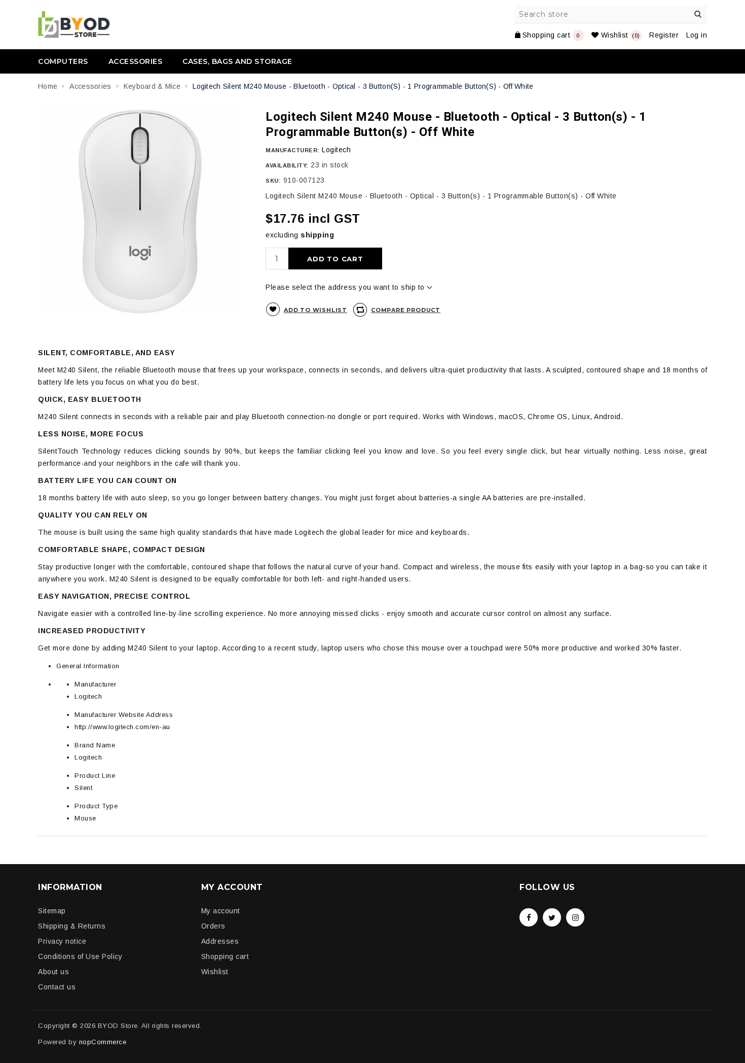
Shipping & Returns (71, 926)
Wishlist (215, 972)
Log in (696, 35)
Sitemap (52, 911)
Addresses (220, 941)
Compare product (405, 310)
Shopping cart (225, 956)
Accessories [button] (135, 61)
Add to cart (335, 259)
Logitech (336, 150)
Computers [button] (63, 61)
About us (53, 972)
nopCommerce (103, 1042)
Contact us (57, 987)
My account (220, 911)
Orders (213, 926)
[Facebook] (528, 917)
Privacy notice (62, 941)
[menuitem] (68, 61)
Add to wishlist (315, 310)
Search (698, 14)
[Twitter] (552, 917)
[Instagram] (575, 917)
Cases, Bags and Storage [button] (237, 61)
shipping (317, 235)
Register (664, 35)
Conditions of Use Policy (80, 956)
